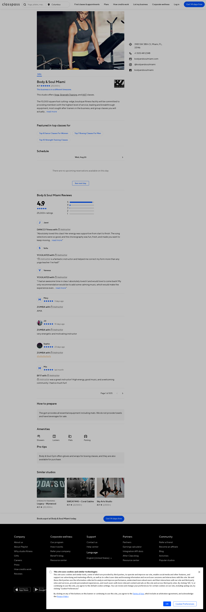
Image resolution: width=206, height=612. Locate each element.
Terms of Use (138, 593)
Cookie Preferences (185, 603)
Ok (167, 603)
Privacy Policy (63, 596)
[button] (199, 572)
